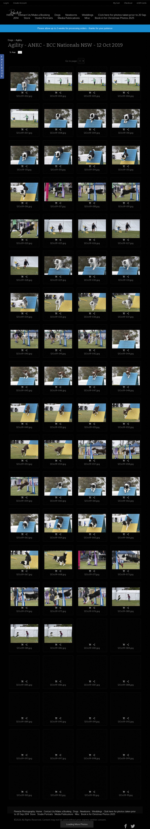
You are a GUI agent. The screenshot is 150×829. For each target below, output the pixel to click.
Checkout (128, 3)
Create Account (20, 3)
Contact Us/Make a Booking (34, 14)
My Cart (116, 3)
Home (9, 14)
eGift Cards (141, 3)
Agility (19, 40)
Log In (6, 3)
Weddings (87, 14)
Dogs (57, 14)
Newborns (71, 14)
